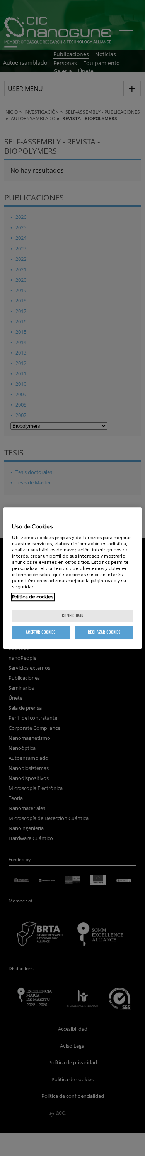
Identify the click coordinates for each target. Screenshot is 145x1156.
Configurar (73, 615)
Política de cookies (32, 597)
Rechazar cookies (104, 632)
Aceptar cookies (41, 632)
